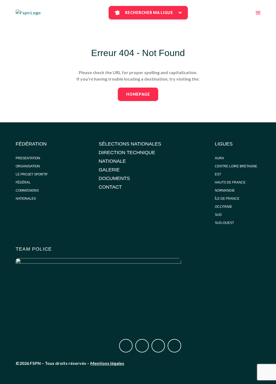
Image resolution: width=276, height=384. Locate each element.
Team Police (34, 249)
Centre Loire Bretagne (236, 166)
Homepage (138, 94)
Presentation (28, 158)
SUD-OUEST (224, 223)
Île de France (227, 198)
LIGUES (224, 144)
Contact (110, 187)
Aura (219, 158)
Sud (218, 215)
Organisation (28, 166)
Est (218, 174)
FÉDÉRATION (31, 144)
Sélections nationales (130, 144)
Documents (114, 178)
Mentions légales (107, 363)
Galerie (109, 169)
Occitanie (224, 207)
